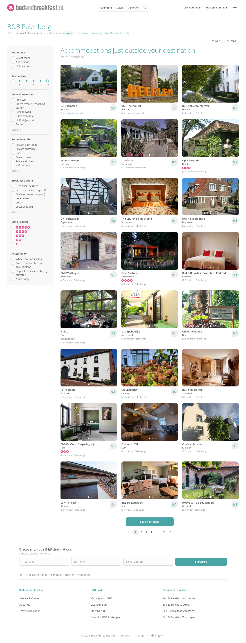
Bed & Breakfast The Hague (178, 617)
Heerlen (82, 33)
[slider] (13, 81)
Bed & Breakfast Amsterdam (179, 598)
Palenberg (106, 7)
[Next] (112, 84)
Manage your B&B (101, 598)
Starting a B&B (99, 611)
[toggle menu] (235, 7)
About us (24, 604)
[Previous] (65, 84)
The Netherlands (115, 33)
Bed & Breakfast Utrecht (176, 604)
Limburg (96, 33)
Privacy (125, 635)
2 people (133, 7)
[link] (36, 8)
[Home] (21, 575)
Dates (120, 7)
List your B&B (99, 604)
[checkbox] (13, 58)
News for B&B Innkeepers (106, 617)
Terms (140, 635)
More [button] (15, 129)
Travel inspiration (30, 611)
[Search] (145, 7)
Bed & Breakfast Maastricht (178, 611)
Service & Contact (29, 598)
